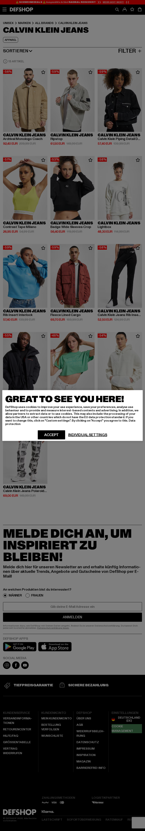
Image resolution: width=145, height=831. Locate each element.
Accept (51, 435)
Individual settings (87, 435)
